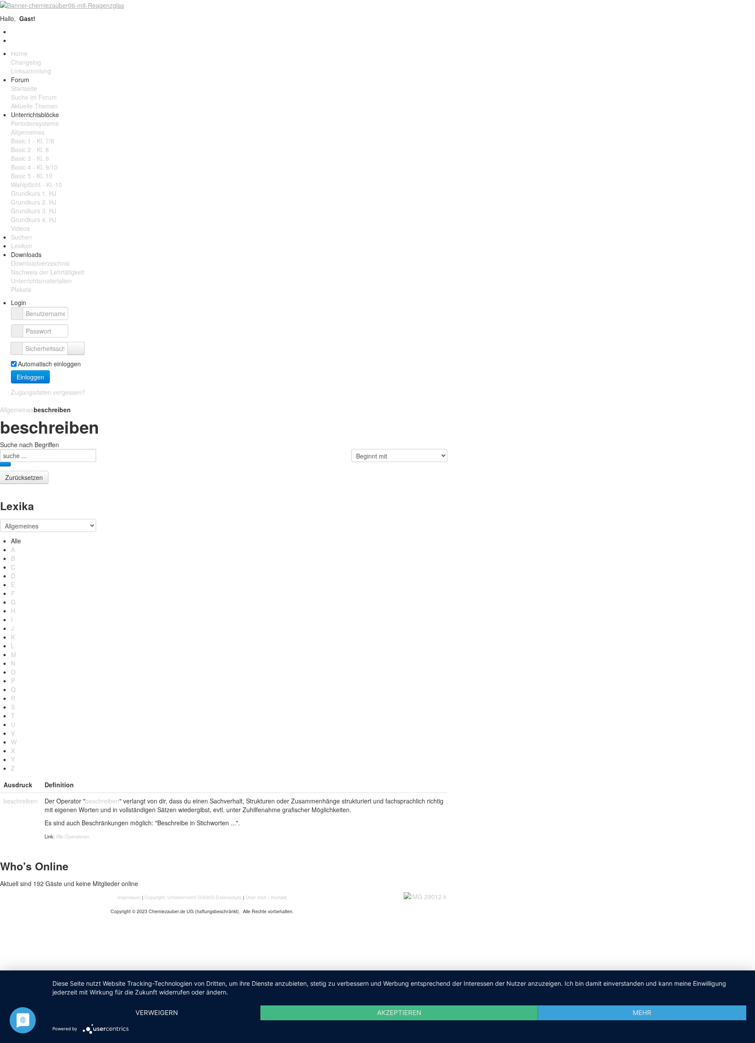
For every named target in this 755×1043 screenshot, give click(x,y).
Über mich (256, 897)
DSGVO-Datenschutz (220, 897)
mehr (642, 1012)
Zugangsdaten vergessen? (48, 392)
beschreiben (20, 800)
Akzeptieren (399, 1012)
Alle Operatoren (72, 836)
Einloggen (30, 376)
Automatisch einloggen (49, 363)
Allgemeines (17, 409)
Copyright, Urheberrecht (170, 897)
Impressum (130, 897)
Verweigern (156, 1012)
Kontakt (279, 897)
